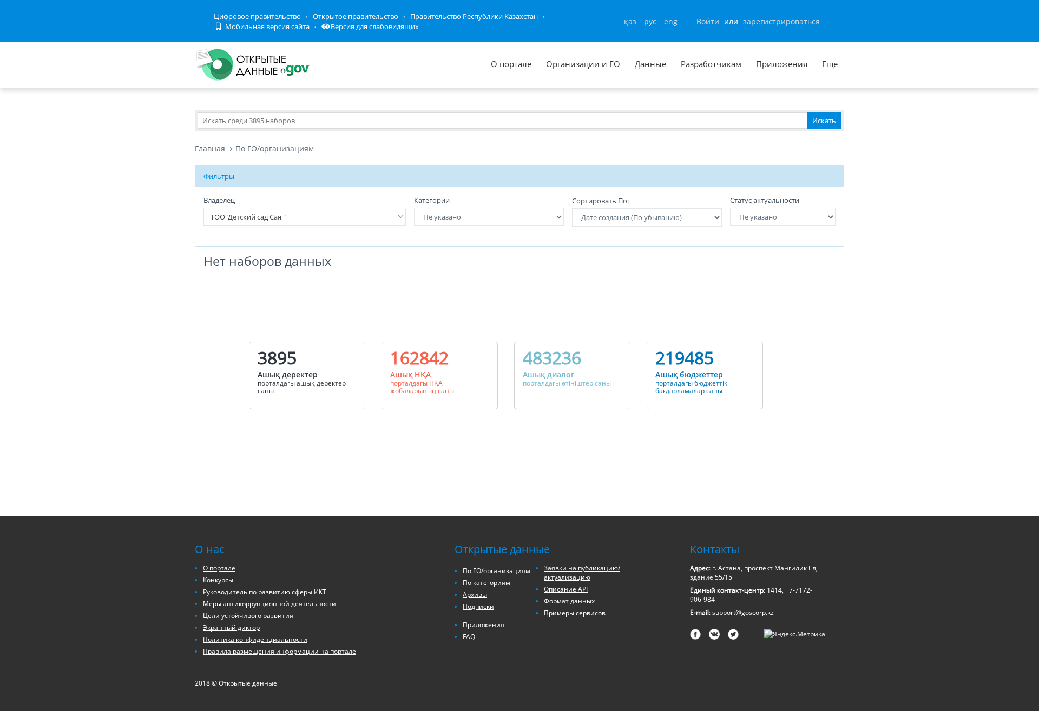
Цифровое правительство (257, 16)
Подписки (478, 606)
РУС (650, 21)
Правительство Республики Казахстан (474, 16)
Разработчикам (711, 63)
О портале (511, 63)
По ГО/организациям (274, 148)
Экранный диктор (231, 627)
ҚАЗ (630, 21)
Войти (707, 21)
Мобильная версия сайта (266, 26)
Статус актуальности (764, 200)
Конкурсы (218, 579)
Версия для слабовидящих (375, 26)
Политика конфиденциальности (255, 639)
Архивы (475, 594)
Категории (432, 200)
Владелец (219, 200)
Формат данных (569, 601)
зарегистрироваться (781, 21)
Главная (210, 148)
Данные (650, 63)
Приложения (781, 63)
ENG (671, 21)
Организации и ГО (583, 63)
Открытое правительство (355, 16)
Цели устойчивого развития (248, 615)
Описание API (566, 589)
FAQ (469, 636)
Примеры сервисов (575, 612)
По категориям (486, 582)
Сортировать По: (600, 200)
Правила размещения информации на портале (279, 651)
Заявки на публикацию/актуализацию (582, 572)
